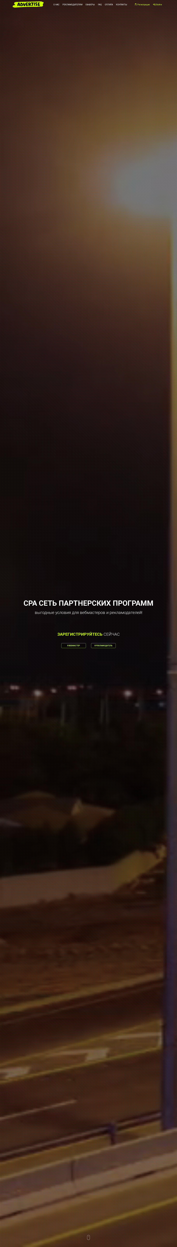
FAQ (100, 4)
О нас (56, 4)
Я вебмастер (73, 646)
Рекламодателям (72, 4)
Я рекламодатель (103, 646)
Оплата (109, 4)
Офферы (90, 4)
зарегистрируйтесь (79, 634)
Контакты (121, 4)
